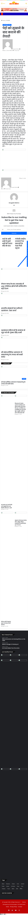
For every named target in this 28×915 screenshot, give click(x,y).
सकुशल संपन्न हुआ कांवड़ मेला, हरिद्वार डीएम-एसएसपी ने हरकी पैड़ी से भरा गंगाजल (21, 523)
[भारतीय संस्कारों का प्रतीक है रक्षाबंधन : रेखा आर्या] (14, 300)
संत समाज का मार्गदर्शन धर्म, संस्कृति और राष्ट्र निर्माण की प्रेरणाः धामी (6, 506)
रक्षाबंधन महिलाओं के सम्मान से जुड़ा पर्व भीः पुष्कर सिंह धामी (13, 331)
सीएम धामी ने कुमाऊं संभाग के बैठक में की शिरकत (6, 623)
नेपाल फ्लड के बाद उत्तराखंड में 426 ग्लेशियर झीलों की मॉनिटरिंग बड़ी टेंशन (14, 286)
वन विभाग (9, 24)
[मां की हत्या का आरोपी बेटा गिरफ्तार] (23, 662)
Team (18, 886)
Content (22, 883)
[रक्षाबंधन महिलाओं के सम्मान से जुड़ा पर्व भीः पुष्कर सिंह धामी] (14, 322)
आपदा (17, 888)
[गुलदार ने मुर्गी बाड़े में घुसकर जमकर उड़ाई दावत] (14, 714)
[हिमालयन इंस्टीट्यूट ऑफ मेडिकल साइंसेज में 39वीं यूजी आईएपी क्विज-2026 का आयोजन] (14, 770)
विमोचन (21, 888)
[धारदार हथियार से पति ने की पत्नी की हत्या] (5, 822)
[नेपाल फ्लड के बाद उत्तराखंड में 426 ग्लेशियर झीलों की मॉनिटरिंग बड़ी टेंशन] (14, 275)
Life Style (13, 886)
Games (7, 886)
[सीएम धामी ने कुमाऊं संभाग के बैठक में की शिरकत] (7, 566)
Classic (13, 883)
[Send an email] (19, 49)
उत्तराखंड (8, 20)
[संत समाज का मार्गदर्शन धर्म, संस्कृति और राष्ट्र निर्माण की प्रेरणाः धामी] (7, 449)
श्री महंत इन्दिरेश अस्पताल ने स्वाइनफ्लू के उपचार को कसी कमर (12, 354)
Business (8, 883)
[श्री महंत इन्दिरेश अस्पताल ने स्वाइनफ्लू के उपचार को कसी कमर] (14, 344)
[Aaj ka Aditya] (14, 3)
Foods (3, 886)
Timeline (3, 888)
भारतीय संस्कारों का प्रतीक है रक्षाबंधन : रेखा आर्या (11, 309)
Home (3, 20)
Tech (22, 886)
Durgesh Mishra (16, 49)
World (13, 888)
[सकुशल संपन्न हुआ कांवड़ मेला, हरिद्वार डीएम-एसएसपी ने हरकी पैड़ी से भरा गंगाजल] (21, 515)
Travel (8, 888)
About (3, 883)
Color (18, 883)
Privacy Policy (13, 906)
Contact (20, 906)
